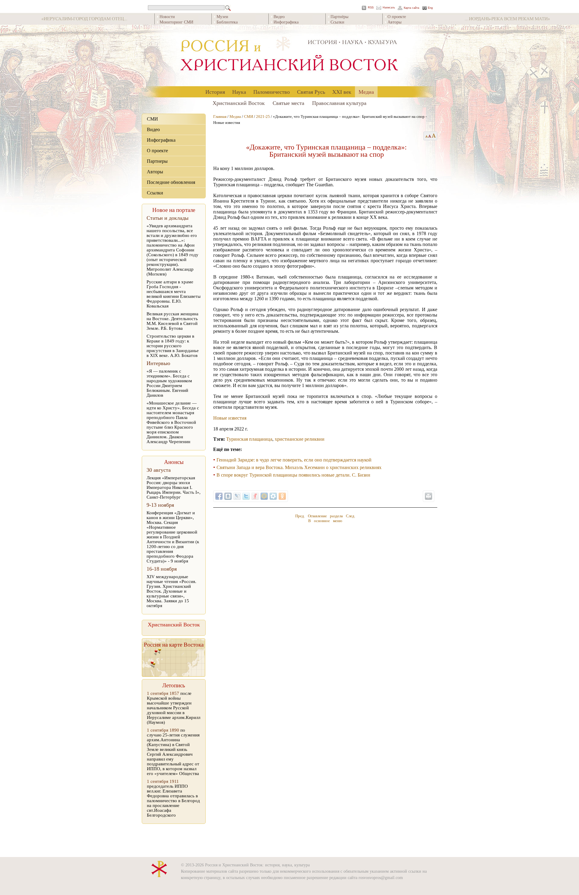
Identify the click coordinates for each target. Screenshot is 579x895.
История (215, 91)
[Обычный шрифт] (426, 135)
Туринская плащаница (249, 439)
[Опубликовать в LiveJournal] (237, 496)
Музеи (222, 16)
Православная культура (339, 102)
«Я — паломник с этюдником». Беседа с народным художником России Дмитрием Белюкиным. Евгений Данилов (169, 383)
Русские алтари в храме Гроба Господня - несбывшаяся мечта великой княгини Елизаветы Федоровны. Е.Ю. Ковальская (174, 293)
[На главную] (289, 56)
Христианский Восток (239, 102)
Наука (239, 91)
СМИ (152, 118)
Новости (167, 16)
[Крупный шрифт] (430, 135)
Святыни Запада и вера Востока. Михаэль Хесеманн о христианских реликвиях (299, 467)
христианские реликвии (299, 439)
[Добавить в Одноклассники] (282, 496)
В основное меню (325, 520)
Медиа (366, 91)
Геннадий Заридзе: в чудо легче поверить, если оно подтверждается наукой (294, 459)
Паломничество (271, 91)
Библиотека (227, 22)
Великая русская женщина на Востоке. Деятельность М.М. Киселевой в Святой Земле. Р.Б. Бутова (172, 321)
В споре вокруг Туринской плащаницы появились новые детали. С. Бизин (293, 474)
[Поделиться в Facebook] (219, 496)
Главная (219, 116)
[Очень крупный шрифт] (434, 135)
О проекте (397, 16)
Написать (389, 7)
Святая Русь (311, 91)
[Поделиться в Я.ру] (255, 496)
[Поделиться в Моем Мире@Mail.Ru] (264, 496)
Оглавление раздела (325, 516)
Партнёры (339, 16)
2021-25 (263, 116)
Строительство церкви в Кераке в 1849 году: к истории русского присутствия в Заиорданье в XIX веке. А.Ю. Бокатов (173, 346)
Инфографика (286, 22)
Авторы (394, 22)
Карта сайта (411, 8)
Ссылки (337, 22)
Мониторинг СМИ (176, 22)
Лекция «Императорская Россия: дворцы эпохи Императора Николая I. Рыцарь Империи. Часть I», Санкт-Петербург (174, 487)
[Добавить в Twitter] (246, 496)
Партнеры (157, 161)
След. (350, 516)
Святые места (288, 102)
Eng (430, 8)
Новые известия (229, 418)
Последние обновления (171, 182)
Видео (279, 16)
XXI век (341, 91)
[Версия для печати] (428, 496)
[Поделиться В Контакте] (228, 496)
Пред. (300, 516)
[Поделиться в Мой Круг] (273, 496)
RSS (371, 7)
